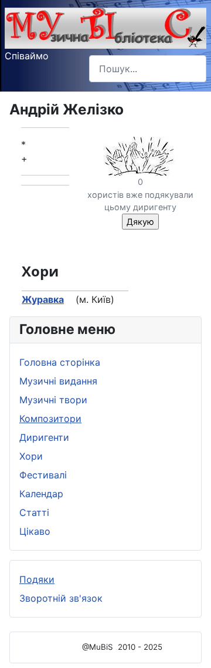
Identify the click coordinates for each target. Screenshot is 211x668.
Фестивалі (43, 475)
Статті (34, 512)
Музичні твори (53, 400)
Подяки (37, 579)
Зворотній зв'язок (61, 598)
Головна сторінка (59, 362)
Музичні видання (58, 381)
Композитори (50, 418)
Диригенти (44, 437)
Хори (31, 456)
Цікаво (34, 531)
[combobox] (147, 68)
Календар (41, 494)
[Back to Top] (190, 646)
